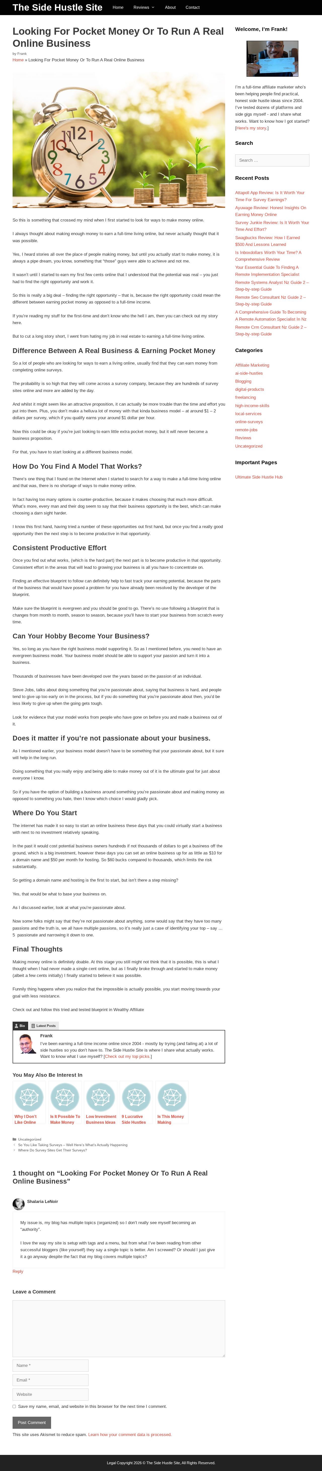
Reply (18, 1271)
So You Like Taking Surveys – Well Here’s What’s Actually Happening (73, 1145)
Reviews (141, 7)
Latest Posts (46, 1026)
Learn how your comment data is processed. (130, 1434)
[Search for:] (272, 160)
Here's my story (251, 128)
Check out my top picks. (128, 1056)
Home (118, 7)
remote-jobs (246, 429)
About (170, 7)
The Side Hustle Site (58, 7)
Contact (192, 7)
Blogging (243, 381)
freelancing (245, 397)
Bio (22, 1026)
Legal (111, 1463)
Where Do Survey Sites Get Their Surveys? (52, 1150)
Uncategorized (29, 1139)
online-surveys (249, 421)
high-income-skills (252, 405)
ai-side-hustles (249, 373)
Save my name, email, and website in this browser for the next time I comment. (92, 1406)
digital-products (249, 389)
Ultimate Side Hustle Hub (259, 477)
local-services (248, 413)
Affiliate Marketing (252, 365)
